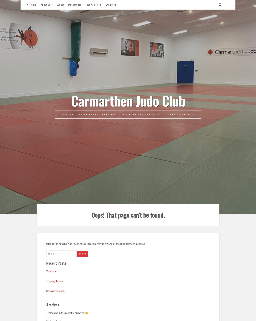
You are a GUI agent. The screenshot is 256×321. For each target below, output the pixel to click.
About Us (45, 4)
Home (32, 4)
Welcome (51, 271)
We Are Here (94, 4)
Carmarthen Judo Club (128, 100)
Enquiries (111, 4)
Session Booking (55, 291)
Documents (74, 4)
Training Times (54, 281)
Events (60, 4)
